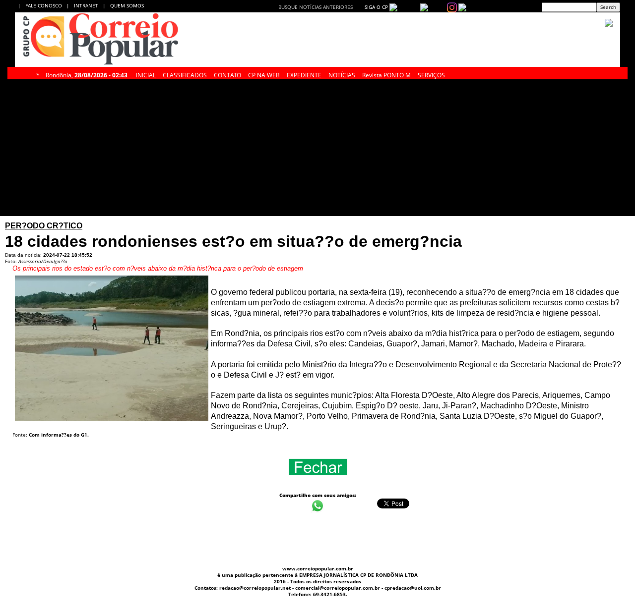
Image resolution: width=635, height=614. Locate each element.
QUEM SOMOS (127, 5)
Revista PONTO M (386, 74)
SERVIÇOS (431, 74)
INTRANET (88, 5)
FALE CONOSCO (45, 5)
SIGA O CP (375, 6)
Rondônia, (86, 74)
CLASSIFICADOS (185, 74)
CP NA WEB (264, 74)
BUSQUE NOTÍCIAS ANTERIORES (315, 6)
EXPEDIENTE (304, 74)
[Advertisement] (257, 148)
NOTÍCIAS (341, 74)
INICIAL (146, 74)
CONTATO (227, 74)
